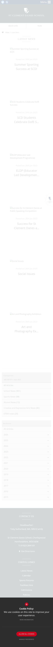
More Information (26, 620)
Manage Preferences (26, 639)
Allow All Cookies (26, 634)
